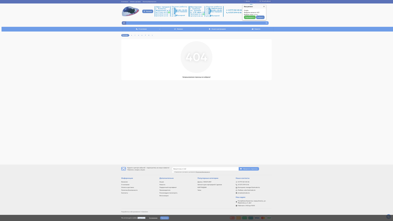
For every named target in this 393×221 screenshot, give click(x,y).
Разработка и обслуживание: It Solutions (134, 212)
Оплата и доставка (135, 1)
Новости (257, 29)
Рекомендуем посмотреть (168, 193)
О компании (124, 1)
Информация (127, 178)
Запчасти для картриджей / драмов (210, 184)
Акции (161, 182)
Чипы (199, 190)
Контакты (124, 193)
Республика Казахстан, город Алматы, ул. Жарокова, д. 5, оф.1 (252, 202)
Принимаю (164, 218)
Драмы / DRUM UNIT (204, 182)
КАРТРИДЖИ (202, 187)
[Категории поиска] (124, 23)
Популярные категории (208, 178)
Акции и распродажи (219, 29)
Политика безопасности (149, 1)
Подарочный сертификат (168, 187)
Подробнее (141, 218)
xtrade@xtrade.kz (244, 193)
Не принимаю (153, 218)
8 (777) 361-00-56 (235, 10)
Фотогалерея (164, 196)
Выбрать (260, 17)
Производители (164, 190)
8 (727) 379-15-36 (235, 13)
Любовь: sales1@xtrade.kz (246, 190)
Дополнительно (166, 178)
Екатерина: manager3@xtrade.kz (249, 187)
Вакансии (124, 182)
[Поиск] (266, 23)
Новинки (180, 29)
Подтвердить (249, 17)
